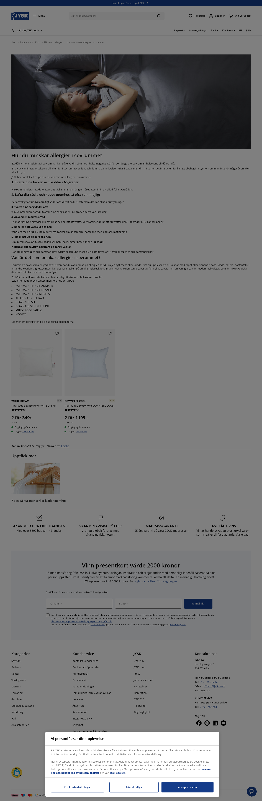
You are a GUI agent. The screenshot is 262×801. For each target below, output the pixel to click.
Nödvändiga (134, 787)
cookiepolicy (117, 772)
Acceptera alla (187, 787)
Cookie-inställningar (77, 787)
